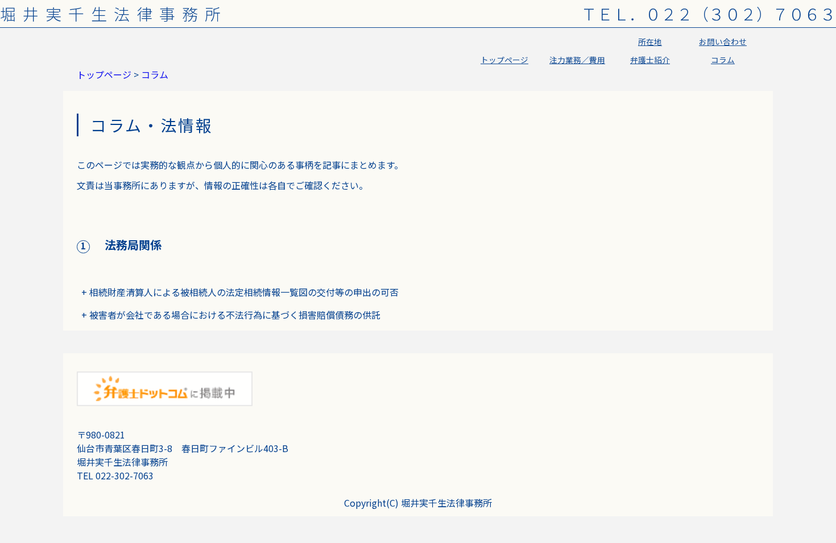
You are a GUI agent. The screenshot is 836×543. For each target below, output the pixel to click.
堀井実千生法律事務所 (113, 13)
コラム (723, 59)
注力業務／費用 (577, 59)
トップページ (504, 59)
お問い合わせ (723, 41)
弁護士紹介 (650, 59)
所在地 (650, 41)
